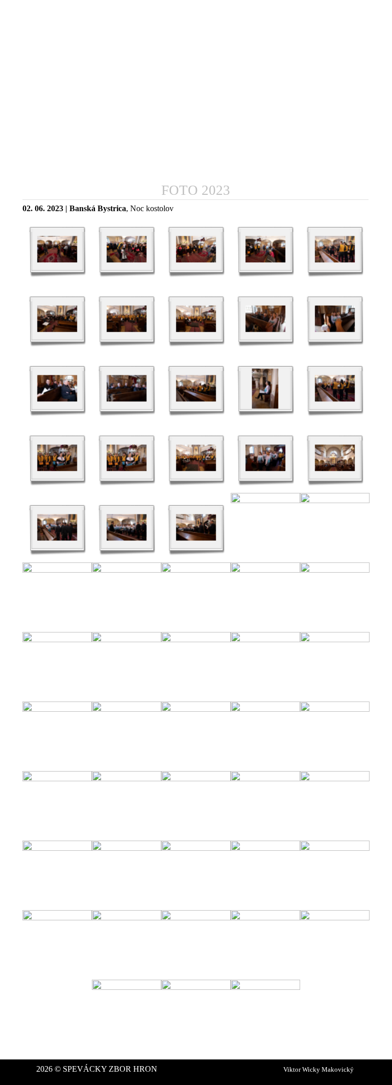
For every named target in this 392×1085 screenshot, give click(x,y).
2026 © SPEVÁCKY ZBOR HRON (96, 1069)
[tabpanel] (196, 208)
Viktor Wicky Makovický (318, 1069)
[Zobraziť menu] (363, 17)
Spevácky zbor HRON (69, 14)
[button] (57, 249)
